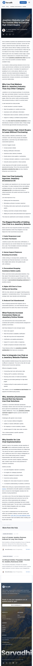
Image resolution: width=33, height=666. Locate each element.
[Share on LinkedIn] (3, 34)
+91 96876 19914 (5, 642)
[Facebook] (16, 663)
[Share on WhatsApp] (10, 34)
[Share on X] (6, 34)
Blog (7, 6)
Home (3, 6)
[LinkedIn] (3, 663)
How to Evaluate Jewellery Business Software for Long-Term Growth (14, 538)
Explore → (28, 549)
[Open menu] (29, 2)
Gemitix (4, 489)
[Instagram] (10, 663)
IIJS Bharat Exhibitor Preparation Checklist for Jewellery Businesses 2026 (16, 561)
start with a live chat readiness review (20, 515)
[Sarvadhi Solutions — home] (7, 2)
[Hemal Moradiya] (3, 30)
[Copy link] (13, 34)
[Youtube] (13, 663)
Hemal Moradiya (12, 29)
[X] (6, 663)
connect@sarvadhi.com (7, 644)
